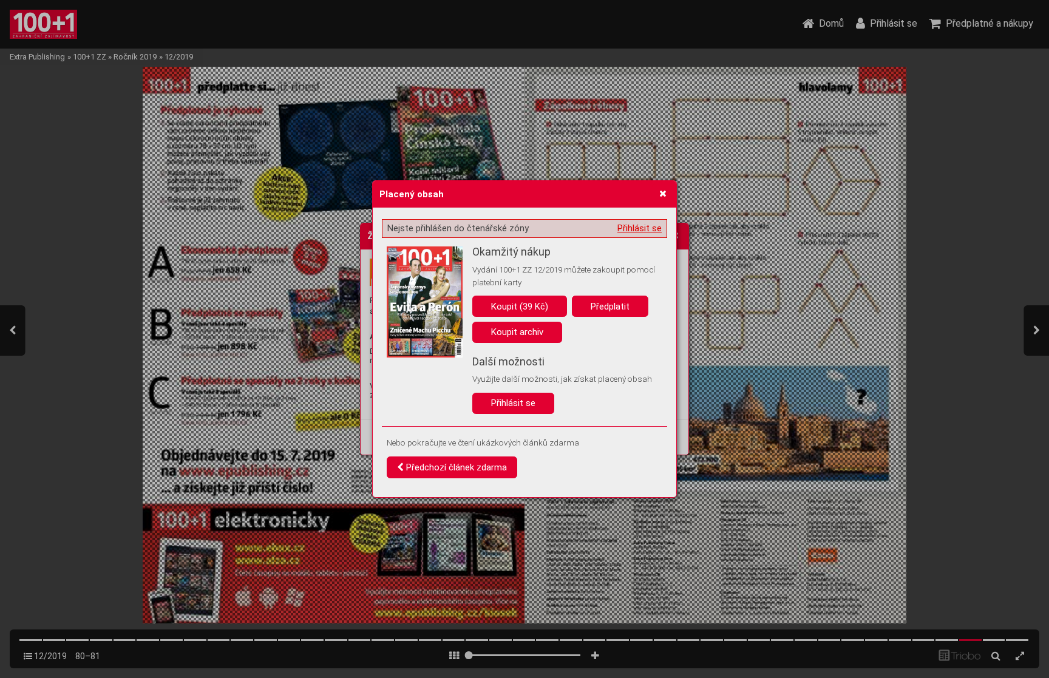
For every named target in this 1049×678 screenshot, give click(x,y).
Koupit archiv (517, 332)
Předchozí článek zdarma (455, 467)
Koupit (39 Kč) (519, 306)
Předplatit (610, 306)
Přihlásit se (639, 228)
